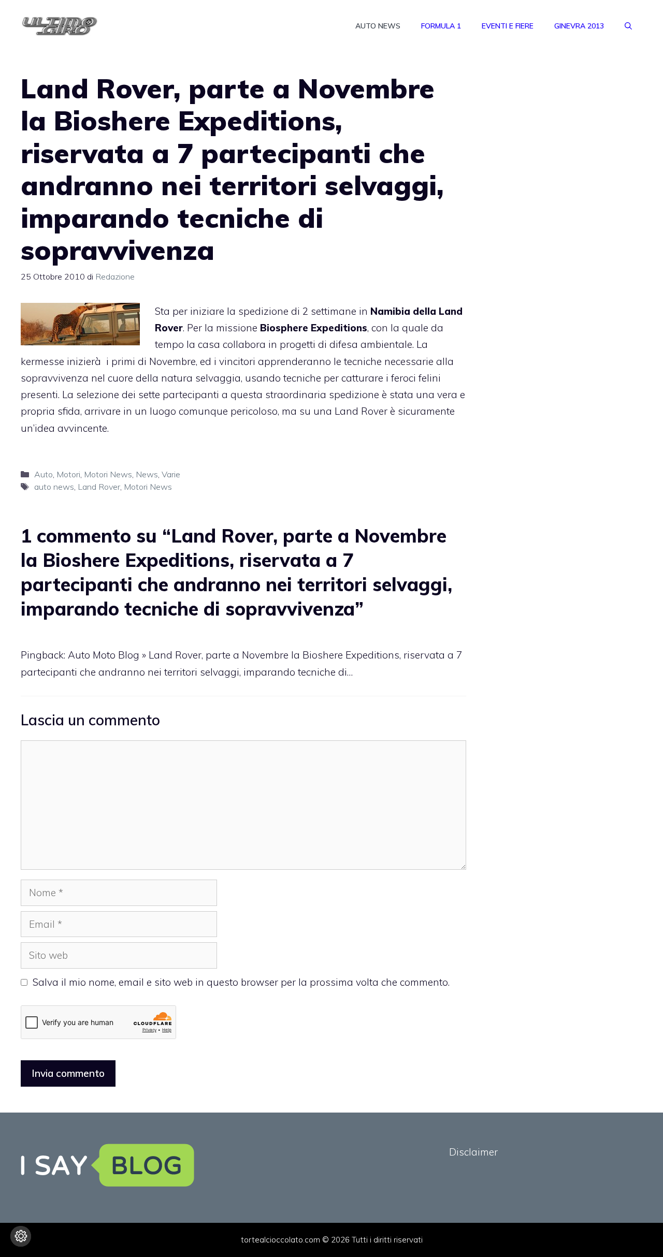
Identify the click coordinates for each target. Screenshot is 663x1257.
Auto (43, 474)
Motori (68, 474)
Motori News (108, 474)
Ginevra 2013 (579, 26)
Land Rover (99, 486)
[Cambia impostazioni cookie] (20, 1236)
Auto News (377, 26)
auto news (54, 486)
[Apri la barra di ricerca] (628, 25)
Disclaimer (473, 1152)
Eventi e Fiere (508, 26)
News (147, 474)
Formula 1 (441, 26)
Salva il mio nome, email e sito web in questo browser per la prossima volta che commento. (241, 982)
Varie (171, 474)
